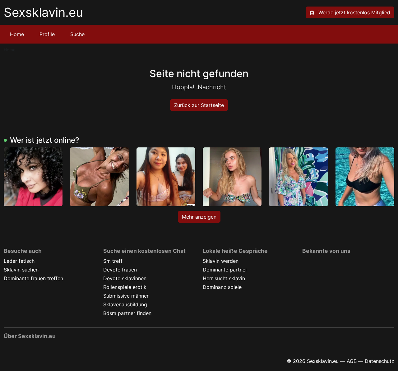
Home (17, 34)
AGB (352, 361)
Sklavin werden (220, 261)
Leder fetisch (19, 261)
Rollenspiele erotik (124, 287)
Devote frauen (120, 270)
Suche (77, 34)
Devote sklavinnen (124, 278)
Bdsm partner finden (127, 313)
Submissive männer (126, 296)
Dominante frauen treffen (33, 278)
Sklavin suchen (21, 270)
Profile (47, 34)
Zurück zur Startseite (199, 105)
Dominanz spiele (222, 287)
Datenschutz (379, 361)
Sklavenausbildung (125, 304)
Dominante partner (225, 270)
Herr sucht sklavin (224, 278)
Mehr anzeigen (199, 217)
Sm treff (113, 261)
